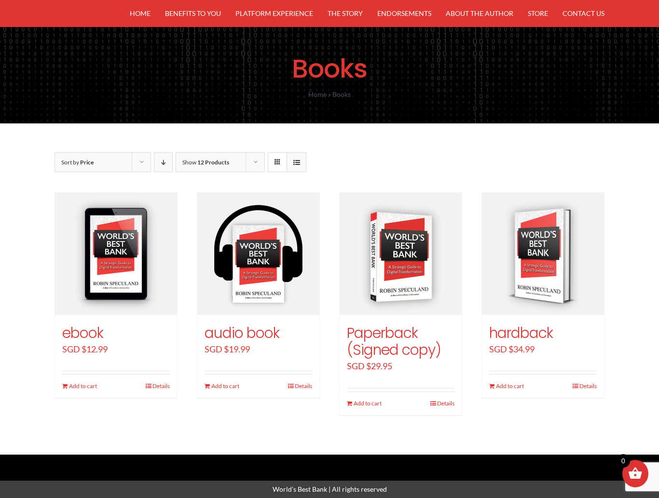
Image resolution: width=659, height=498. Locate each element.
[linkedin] (346, 462)
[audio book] (258, 254)
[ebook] (116, 254)
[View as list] (296, 162)
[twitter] (313, 462)
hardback (521, 333)
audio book (242, 333)
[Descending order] (163, 162)
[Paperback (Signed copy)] (401, 254)
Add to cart (83, 386)
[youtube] (362, 462)
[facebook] (296, 462)
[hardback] (543, 254)
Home (317, 94)
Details (161, 386)
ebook (82, 333)
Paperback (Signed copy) (394, 341)
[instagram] (329, 462)
